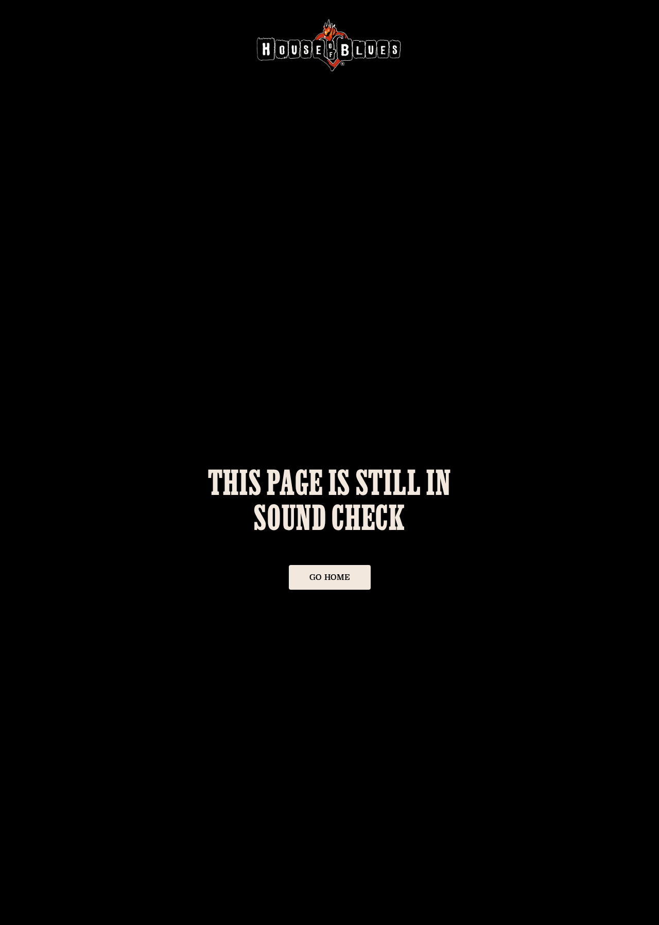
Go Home (329, 577)
